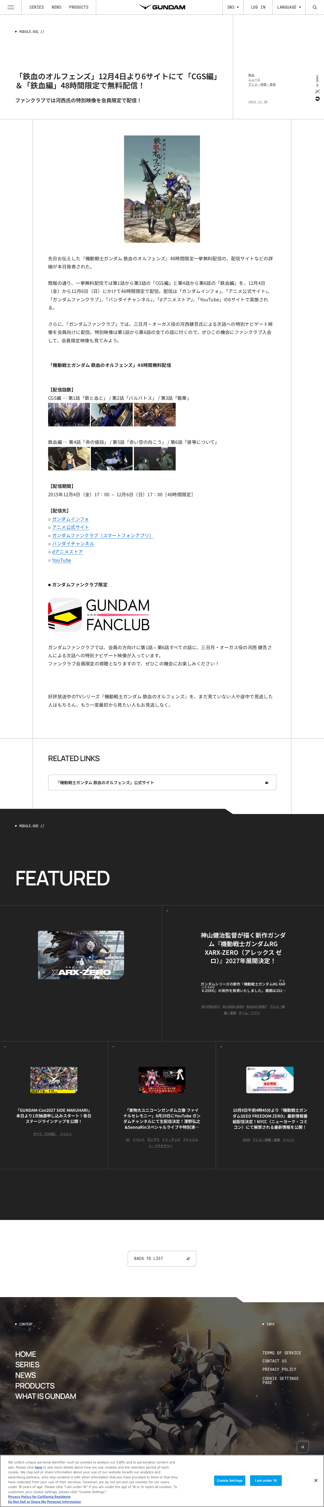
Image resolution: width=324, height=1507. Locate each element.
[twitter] (317, 91)
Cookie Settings (229, 1480)
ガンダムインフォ (70, 518)
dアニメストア (67, 551)
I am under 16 (266, 1480)
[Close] (315, 1480)
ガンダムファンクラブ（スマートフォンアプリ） (103, 535)
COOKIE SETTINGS (286, 1380)
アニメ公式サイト (70, 527)
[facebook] (317, 98)
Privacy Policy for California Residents (39, 1497)
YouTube (61, 560)
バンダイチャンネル (73, 543)
